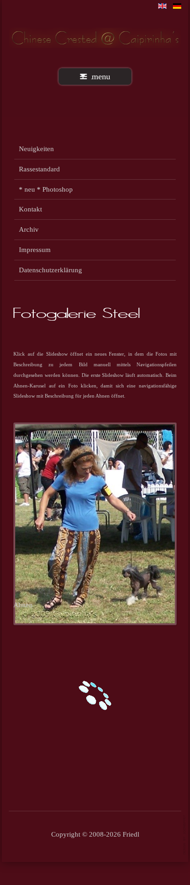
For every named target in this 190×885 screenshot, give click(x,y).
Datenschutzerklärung (50, 270)
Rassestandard (39, 169)
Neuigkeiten (36, 148)
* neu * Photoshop (46, 189)
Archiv (29, 229)
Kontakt (30, 209)
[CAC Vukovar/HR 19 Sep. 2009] (95, 523)
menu (101, 76)
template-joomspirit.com (185, 835)
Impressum (35, 249)
